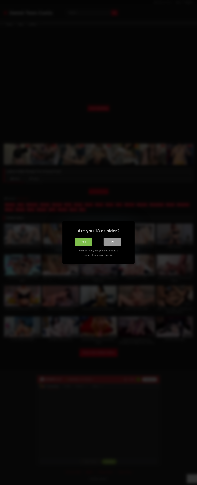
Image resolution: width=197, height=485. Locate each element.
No (112, 241)
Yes (83, 241)
